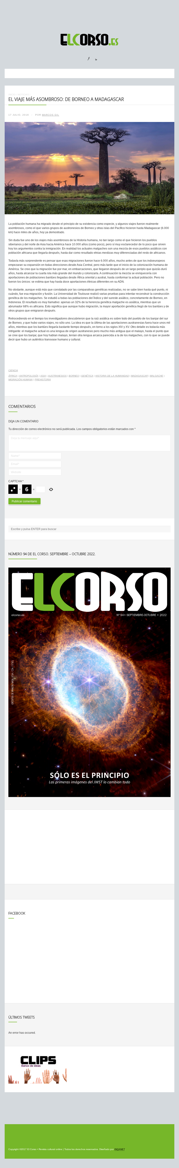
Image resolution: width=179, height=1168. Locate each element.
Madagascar (139, 375)
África (12, 375)
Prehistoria (43, 379)
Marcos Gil (50, 115)
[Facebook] (86, 57)
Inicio (12, 94)
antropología (28, 375)
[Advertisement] (89, 14)
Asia (43, 375)
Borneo (74, 375)
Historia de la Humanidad (112, 375)
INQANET (119, 1149)
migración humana (20, 379)
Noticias (23, 94)
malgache (156, 375)
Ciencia (13, 370)
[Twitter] (94, 57)
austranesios (57, 375)
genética (87, 375)
